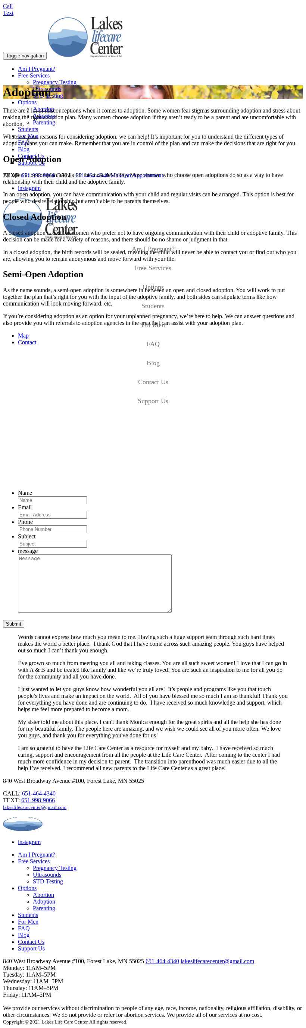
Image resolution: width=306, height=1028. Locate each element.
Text (8, 13)
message (28, 551)
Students (28, 129)
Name (25, 493)
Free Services (34, 75)
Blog (23, 149)
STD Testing (48, 881)
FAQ (153, 344)
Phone (25, 522)
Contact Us (153, 382)
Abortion (43, 895)
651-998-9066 (38, 800)
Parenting (44, 122)
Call (8, 6)
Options (27, 102)
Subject (26, 536)
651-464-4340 (39, 793)
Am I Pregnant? (36, 69)
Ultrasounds (47, 875)
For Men (153, 325)
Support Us (153, 401)
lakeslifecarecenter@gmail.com (34, 807)
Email (25, 507)
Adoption (44, 901)
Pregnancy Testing (54, 82)
